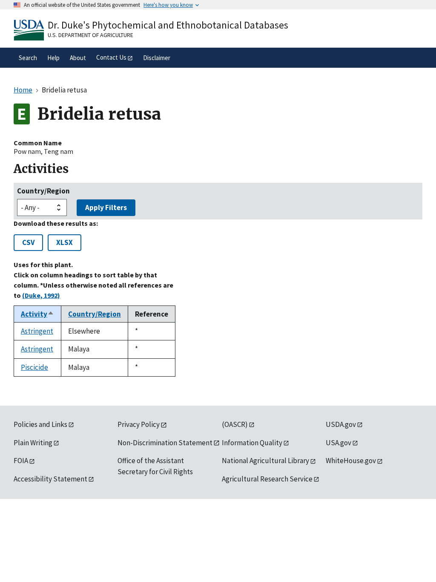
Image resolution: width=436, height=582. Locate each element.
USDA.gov (341, 424)
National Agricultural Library (265, 460)
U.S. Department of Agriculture (90, 35)
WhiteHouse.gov (351, 460)
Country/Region (43, 191)
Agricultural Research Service (267, 479)
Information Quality (252, 442)
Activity (37, 314)
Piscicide (34, 367)
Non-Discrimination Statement (165, 442)
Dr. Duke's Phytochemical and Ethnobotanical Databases (168, 25)
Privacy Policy (139, 424)
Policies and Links (40, 424)
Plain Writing (33, 442)
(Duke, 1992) (41, 295)
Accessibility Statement (50, 479)
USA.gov (338, 442)
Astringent (37, 331)
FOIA (21, 460)
